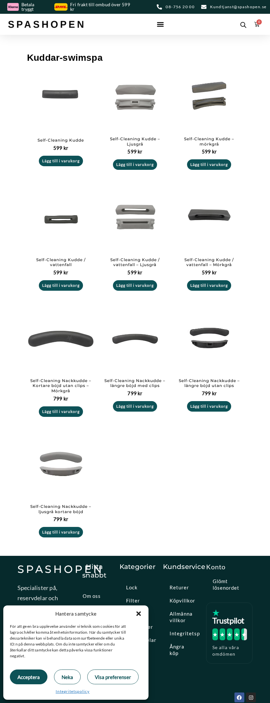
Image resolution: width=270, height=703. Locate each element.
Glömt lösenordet (226, 584)
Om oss (92, 596)
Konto (216, 567)
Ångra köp (177, 650)
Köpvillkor (182, 600)
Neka (67, 677)
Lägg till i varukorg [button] (61, 160)
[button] (138, 613)
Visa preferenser (113, 677)
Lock (132, 587)
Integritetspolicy (73, 691)
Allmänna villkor (181, 617)
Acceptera (28, 677)
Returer (179, 587)
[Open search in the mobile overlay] (242, 24)
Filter (133, 600)
